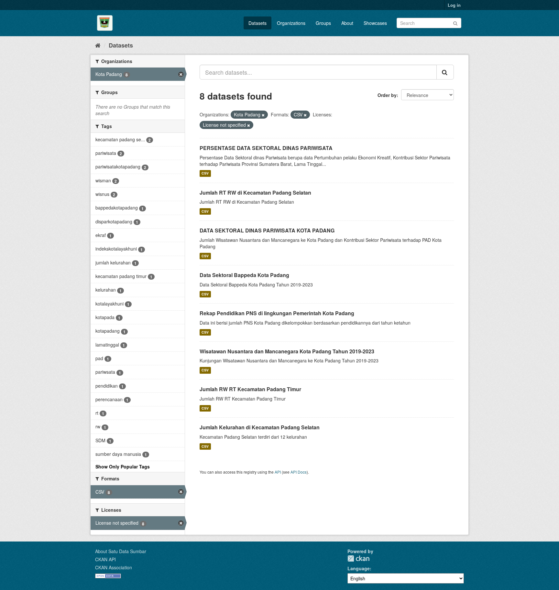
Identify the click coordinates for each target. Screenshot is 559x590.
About (347, 23)
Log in (454, 5)
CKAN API (105, 559)
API (278, 472)
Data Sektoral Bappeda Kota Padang (244, 275)
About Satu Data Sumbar (120, 551)
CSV (205, 173)
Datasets (257, 23)
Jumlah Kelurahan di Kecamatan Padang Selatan (260, 427)
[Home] (98, 45)
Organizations (291, 23)
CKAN (358, 558)
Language (358, 568)
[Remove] (263, 114)
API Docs (298, 472)
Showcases (375, 23)
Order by (387, 95)
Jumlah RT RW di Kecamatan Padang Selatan (255, 192)
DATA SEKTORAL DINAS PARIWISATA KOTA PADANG (267, 230)
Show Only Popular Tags (122, 466)
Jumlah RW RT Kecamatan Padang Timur (250, 389)
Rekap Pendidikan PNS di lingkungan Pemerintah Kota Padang (277, 313)
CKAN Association (113, 567)
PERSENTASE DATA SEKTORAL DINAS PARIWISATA (266, 148)
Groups (323, 23)
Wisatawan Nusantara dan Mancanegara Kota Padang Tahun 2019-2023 (287, 351)
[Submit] (455, 22)
